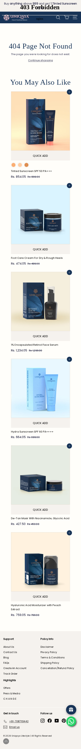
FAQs (6, 663)
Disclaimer (46, 647)
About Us (8, 647)
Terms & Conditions (52, 657)
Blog (6, 657)
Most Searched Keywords (38, 742)
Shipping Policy (49, 663)
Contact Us (10, 652)
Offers (6, 688)
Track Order (10, 673)
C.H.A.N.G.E (9, 698)
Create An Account (14, 668)
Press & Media (11, 693)
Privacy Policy (48, 652)
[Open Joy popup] (71, 709)
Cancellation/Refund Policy (57, 668)
